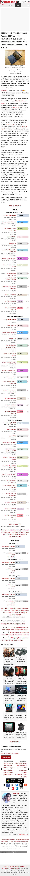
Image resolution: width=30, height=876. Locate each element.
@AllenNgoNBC (23, 834)
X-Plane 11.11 (12, 534)
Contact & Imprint (9, 866)
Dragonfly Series (20, 624)
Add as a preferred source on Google (16, 780)
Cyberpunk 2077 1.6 (15, 537)
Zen (13, 95)
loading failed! (4, 852)
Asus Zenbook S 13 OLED (9, 258)
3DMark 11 (18, 206)
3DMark (11, 206)
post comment (6, 757)
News (17, 5)
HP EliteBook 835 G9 (10, 294)
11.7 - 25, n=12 (11, 588)
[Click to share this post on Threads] (12, 785)
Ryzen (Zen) (25, 93)
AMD (3, 93)
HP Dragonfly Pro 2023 (10, 215)
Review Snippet (6, 95)
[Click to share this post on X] (21, 785)
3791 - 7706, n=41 (12, 275)
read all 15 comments (7, 753)
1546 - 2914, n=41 (12, 482)
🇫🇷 (22, 90)
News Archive (17, 841)
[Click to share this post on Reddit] (25, 785)
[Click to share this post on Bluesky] (16, 785)
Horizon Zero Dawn (14, 530)
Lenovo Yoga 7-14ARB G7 (9, 222)
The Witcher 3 (15, 532)
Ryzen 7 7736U (10, 124)
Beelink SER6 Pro (11, 237)
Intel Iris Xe (16, 108)
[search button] (24, 2)
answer (16, 753)
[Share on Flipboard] (12, 788)
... (25, 90)
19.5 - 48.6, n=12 (10, 556)
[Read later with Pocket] (8, 788)
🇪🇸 (24, 90)
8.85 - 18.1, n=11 (10, 604)
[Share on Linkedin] (17, 788)
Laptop (13, 93)
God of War (4, 530)
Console (18, 93)
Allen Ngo (4, 90)
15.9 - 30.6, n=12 (10, 572)
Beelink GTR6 (12, 243)
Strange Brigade (22, 534)
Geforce (8, 93)
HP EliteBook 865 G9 (10, 301)
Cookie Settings (14, 869)
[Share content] (4, 785)
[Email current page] (21, 788)
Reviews (10, 5)
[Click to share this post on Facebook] (8, 785)
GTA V (4, 534)
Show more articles (15, 741)
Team (16, 866)
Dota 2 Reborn (24, 532)
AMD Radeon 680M (8, 273)
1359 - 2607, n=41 (12, 379)
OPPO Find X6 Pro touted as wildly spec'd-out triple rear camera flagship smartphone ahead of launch (20, 770)
